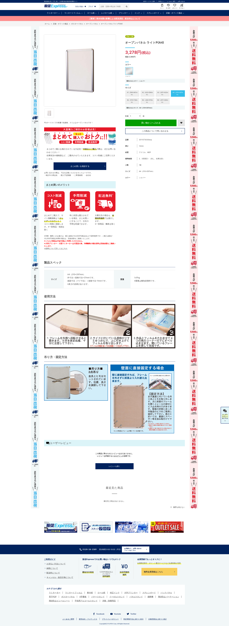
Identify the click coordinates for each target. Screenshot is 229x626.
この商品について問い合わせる (155, 131)
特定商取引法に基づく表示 (133, 619)
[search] (126, 6)
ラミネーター (52, 13)
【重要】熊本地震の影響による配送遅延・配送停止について (114, 18)
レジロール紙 (106, 13)
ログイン (118, 456)
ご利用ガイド (161, 1)
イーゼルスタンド (117, 596)
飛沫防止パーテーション (168, 596)
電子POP (53, 596)
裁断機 (150, 596)
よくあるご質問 (171, 1)
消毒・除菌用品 (109, 601)
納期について (52, 568)
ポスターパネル (68, 596)
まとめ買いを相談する (79, 166)
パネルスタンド (136, 596)
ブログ (90, 6)
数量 (127, 116)
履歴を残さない (179, 507)
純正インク (115, 592)
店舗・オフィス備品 (174, 13)
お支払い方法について (56, 564)
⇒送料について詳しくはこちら (55, 248)
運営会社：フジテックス (88, 619)
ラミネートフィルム (72, 13)
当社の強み (79, 6)
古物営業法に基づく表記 (157, 619)
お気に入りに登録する (181, 123)
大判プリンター (131, 592)
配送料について (53, 573)
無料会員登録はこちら (153, 572)
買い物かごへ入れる (151, 123)
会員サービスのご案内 (149, 1)
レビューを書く (114, 466)
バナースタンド (98, 596)
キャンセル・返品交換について (60, 577)
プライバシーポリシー (110, 619)
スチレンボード (153, 13)
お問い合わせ (181, 1)
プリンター (123, 13)
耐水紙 (90, 592)
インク (137, 13)
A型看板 (82, 596)
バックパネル (166, 592)
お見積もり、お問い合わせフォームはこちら (132, 549)
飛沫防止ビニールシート (59, 601)
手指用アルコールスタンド (86, 601)
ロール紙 (90, 13)
